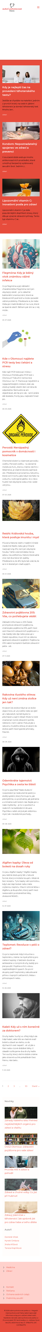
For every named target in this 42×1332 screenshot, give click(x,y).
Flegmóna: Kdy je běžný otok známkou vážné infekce (17, 276)
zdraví (4, 115)
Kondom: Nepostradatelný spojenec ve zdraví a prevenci (19, 147)
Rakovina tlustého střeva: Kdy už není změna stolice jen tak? (19, 698)
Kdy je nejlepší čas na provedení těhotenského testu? (18, 91)
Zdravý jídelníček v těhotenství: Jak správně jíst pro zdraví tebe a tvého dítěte (21, 1219)
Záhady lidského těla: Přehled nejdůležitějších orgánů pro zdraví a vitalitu (21, 1124)
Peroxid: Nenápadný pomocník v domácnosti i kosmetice (18, 451)
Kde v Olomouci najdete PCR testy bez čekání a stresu (18, 362)
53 (26, 1086)
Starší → (36, 1086)
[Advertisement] (21, 34)
